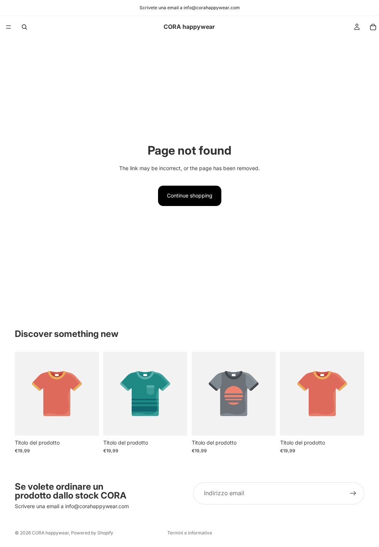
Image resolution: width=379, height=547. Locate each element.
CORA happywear (50, 533)
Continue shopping (189, 195)
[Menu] (8, 27)
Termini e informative (189, 533)
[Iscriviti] (353, 493)
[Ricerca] (24, 27)
